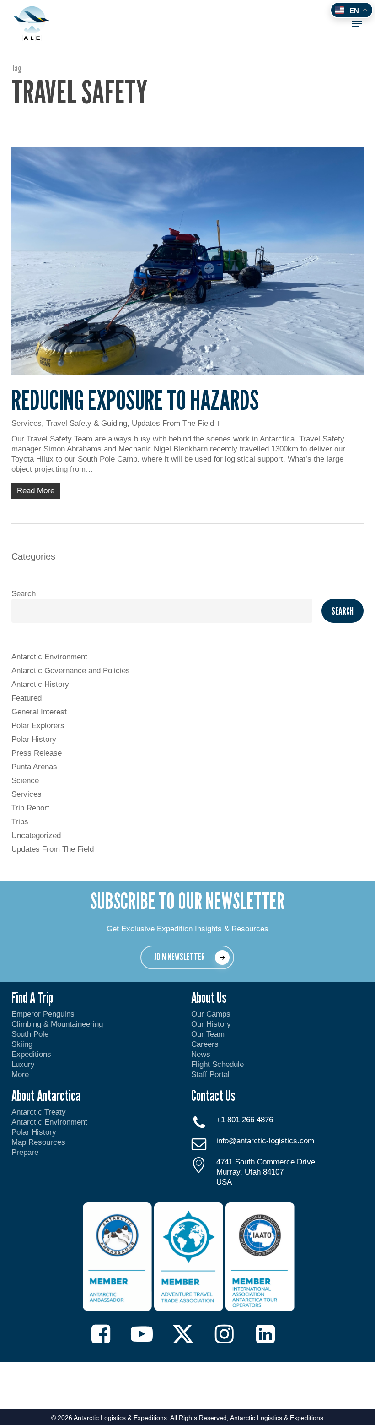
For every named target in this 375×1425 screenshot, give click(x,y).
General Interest (39, 711)
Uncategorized (36, 835)
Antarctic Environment (49, 657)
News (200, 1054)
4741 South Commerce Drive (265, 1162)
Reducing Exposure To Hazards (135, 399)
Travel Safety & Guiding (86, 423)
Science (25, 780)
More (20, 1074)
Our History (211, 1024)
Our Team (208, 1034)
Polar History (33, 739)
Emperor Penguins (43, 1014)
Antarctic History (40, 684)
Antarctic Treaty (38, 1112)
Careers (205, 1044)
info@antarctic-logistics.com (265, 1141)
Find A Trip (32, 997)
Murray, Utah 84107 (250, 1172)
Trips (19, 821)
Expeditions (32, 1054)
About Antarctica (45, 1095)
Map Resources (38, 1142)
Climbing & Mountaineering (57, 1024)
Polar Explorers (37, 725)
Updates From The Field (173, 423)
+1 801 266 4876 (244, 1119)
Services (26, 423)
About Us (209, 997)
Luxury (23, 1064)
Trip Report (30, 808)
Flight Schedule (217, 1064)
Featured (26, 698)
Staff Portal (210, 1074)
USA (224, 1182)
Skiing (21, 1044)
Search (23, 593)
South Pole (29, 1034)
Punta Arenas (34, 766)
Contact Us (213, 1095)
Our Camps (210, 1014)
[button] (357, 23)
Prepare (24, 1152)
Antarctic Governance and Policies (70, 670)
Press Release (36, 753)
